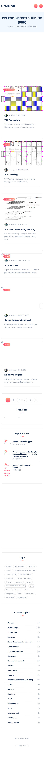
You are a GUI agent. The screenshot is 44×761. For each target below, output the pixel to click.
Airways (7, 144)
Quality (32, 586)
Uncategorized (29, 593)
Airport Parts (11, 265)
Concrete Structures (25, 574)
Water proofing (22, 597)
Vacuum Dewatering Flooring (19, 229)
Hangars (28, 582)
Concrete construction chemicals (25, 570)
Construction (10, 578)
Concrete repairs (11, 574)
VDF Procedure (12, 120)
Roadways (18, 590)
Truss (19, 593)
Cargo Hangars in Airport (17, 320)
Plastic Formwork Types (22, 442)
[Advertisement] (22, 61)
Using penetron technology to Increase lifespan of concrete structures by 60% (25, 454)
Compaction (31, 566)
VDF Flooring (11, 174)
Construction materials (24, 578)
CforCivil (8, 6)
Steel (26, 590)
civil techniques (9, 90)
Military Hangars (13, 374)
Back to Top (23, 746)
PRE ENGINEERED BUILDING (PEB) (16, 586)
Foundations (18, 582)
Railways (8, 590)
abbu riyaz (12, 115)
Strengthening (10, 593)
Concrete (8, 570)
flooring (8, 582)
